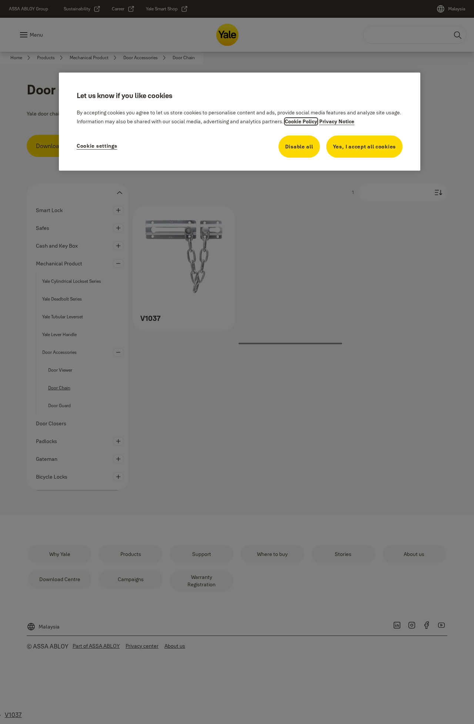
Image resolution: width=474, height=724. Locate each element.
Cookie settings (97, 146)
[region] (239, 122)
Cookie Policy (301, 121)
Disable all (299, 146)
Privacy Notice (336, 121)
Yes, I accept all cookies (364, 146)
